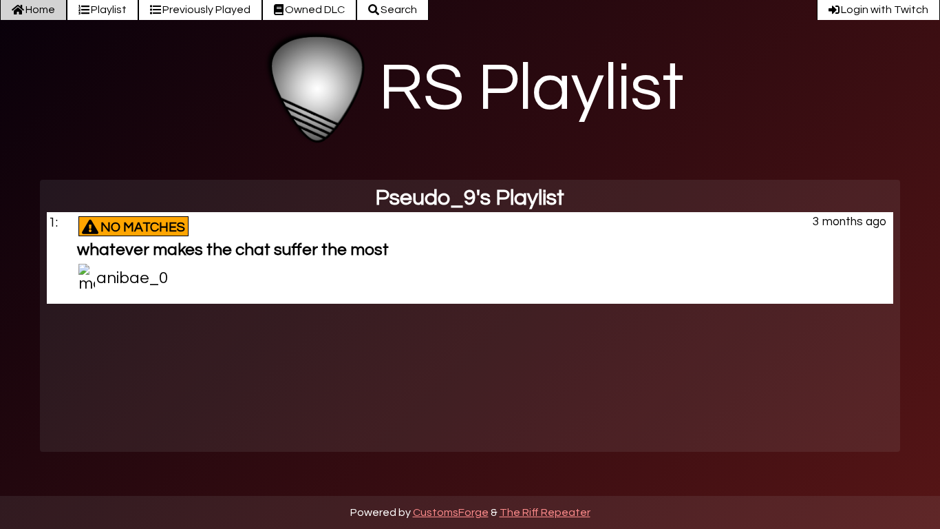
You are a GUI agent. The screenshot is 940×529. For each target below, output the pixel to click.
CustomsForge (451, 512)
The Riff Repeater (545, 512)
